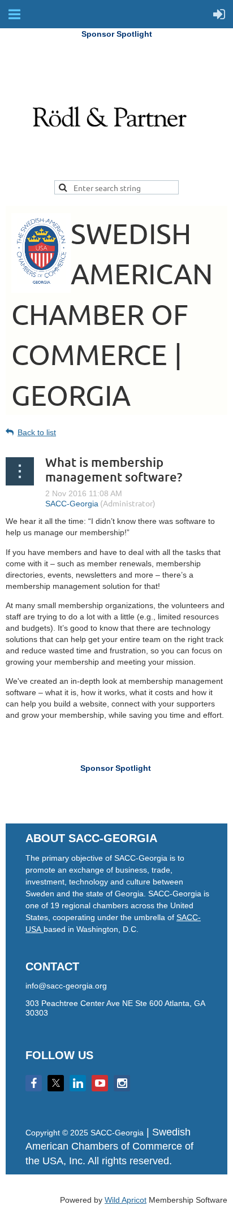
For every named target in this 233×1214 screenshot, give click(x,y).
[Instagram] (122, 1083)
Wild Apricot (125, 1199)
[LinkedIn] (78, 1083)
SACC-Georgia (71, 503)
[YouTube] (100, 1083)
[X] (56, 1083)
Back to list (37, 432)
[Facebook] (33, 1083)
